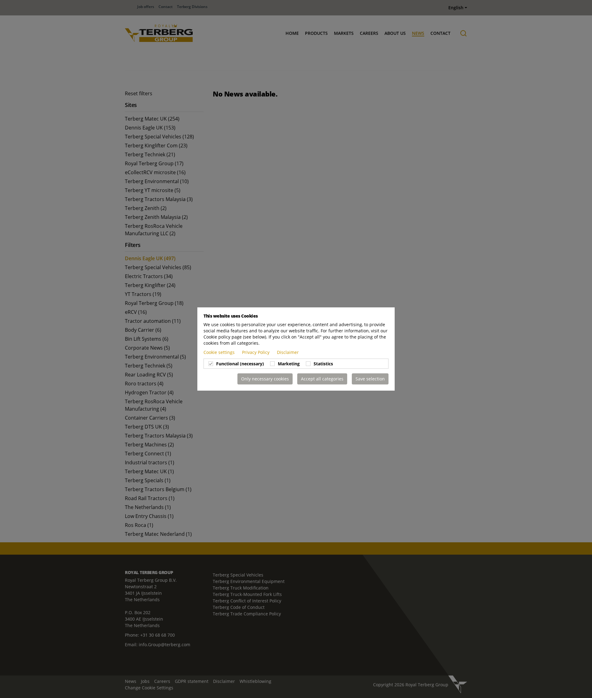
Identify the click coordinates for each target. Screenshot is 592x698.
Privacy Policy (256, 352)
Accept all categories (322, 379)
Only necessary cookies (265, 379)
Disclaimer (288, 352)
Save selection (370, 379)
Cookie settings (220, 352)
